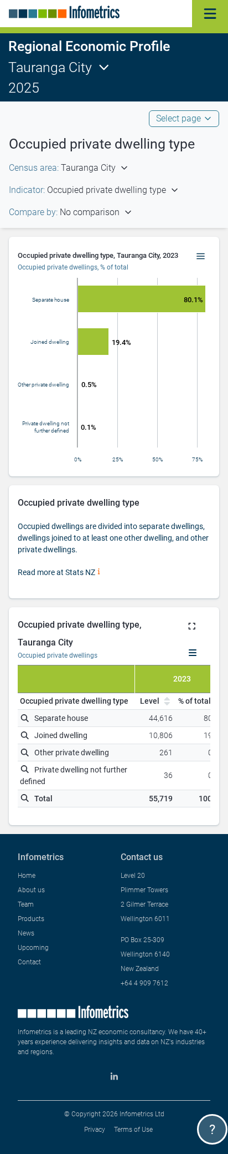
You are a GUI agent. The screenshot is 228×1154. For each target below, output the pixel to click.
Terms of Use (133, 1129)
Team (26, 904)
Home (26, 876)
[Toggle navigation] (210, 13)
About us (31, 890)
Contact (29, 962)
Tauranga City (50, 67)
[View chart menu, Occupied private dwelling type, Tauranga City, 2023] (201, 257)
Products (31, 919)
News (26, 933)
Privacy (94, 1129)
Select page (178, 118)
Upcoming (33, 948)
